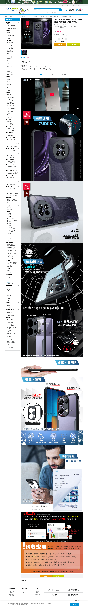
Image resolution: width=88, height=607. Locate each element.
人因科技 (8, 114)
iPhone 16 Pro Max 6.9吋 (11, 170)
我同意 (74, 604)
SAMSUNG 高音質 (10, 105)
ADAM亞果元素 (10, 319)
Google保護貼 (9, 209)
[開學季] (44, 2)
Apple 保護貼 (9, 123)
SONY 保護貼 (9, 266)
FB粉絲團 (80, 5)
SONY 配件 (8, 260)
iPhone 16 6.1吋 (9, 154)
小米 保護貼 (9, 223)
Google (8, 87)
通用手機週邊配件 (10, 315)
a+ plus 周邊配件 (10, 322)
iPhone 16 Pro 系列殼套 (11, 166)
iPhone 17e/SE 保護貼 (11, 151)
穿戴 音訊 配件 (12, 16)
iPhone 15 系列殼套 (10, 177)
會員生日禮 (25, 591)
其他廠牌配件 (23, 16)
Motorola (8, 279)
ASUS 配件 (8, 197)
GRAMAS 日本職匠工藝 (11, 327)
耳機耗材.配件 (9, 117)
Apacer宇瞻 (9, 68)
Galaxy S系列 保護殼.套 (11, 250)
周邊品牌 (8, 317)
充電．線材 (8, 40)
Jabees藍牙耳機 (10, 100)
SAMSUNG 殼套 (10, 256)
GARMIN (8, 79)
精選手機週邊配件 (10, 309)
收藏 (28, 57)
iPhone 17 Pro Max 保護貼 (12, 146)
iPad (38, 12)
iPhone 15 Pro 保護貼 (11, 189)
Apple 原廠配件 (10, 124)
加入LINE (70, 5)
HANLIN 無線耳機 (10, 97)
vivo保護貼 (9, 272)
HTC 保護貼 (9, 214)
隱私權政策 (12, 595)
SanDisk (8, 71)
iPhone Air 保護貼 (10, 135)
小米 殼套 (9, 221)
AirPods (44, 12)
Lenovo (8, 277)
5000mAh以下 (9, 32)
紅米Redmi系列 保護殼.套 (12, 220)
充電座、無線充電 (10, 42)
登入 (70, 9)
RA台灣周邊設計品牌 (11, 342)
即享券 (47, 12)
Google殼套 (9, 207)
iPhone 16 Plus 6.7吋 (10, 159)
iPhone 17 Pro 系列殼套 (11, 139)
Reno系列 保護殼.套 (11, 227)
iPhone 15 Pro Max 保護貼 (12, 195)
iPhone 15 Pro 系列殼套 (11, 188)
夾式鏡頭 (8, 305)
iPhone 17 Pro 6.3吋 (10, 137)
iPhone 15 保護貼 (10, 179)
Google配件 (8, 206)
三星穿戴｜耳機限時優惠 (11, 25)
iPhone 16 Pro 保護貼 (11, 168)
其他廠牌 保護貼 (10, 283)
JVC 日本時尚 (9, 99)
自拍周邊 (8, 302)
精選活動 (8, 22)
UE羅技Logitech (10, 113)
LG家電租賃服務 (52, 12)
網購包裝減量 (37, 594)
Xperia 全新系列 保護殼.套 (12, 262)
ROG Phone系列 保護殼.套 (12, 200)
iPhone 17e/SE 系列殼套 (11, 150)
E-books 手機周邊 (10, 325)
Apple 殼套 (9, 121)
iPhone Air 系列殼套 (10, 134)
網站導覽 (11, 597)
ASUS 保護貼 (9, 203)
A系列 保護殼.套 (10, 231)
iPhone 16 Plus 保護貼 (11, 162)
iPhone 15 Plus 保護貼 (11, 184)
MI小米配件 (8, 216)
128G (8, 63)
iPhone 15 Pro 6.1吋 (10, 186)
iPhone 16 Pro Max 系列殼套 (12, 172)
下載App (7, 5)
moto (8, 292)
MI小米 (8, 290)
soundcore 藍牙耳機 (11, 108)
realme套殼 (9, 238)
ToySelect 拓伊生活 (10, 345)
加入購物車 (60, 44)
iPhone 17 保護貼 (10, 130)
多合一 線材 (9, 50)
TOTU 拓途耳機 (10, 111)
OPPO (8, 82)
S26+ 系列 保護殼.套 (11, 245)
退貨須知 (37, 589)
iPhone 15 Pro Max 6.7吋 (11, 192)
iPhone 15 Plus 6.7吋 (10, 181)
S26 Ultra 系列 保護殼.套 (11, 247)
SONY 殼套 (9, 265)
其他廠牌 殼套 (34, 16)
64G (8, 61)
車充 (8, 53)
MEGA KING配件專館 (11, 333)
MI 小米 (8, 81)
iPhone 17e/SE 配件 (10, 148)
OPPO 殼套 (9, 233)
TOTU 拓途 (9, 344)
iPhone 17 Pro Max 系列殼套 (12, 144)
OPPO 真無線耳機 (10, 103)
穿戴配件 (8, 90)
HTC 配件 (8, 211)
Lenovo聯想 (9, 289)
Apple (8, 78)
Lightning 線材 (9, 47)
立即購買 (74, 44)
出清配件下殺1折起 (10, 23)
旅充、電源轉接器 (10, 44)
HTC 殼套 (9, 213)
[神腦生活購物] (17, 10)
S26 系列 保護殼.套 (10, 244)
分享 (24, 57)
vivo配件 (8, 268)
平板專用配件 (9, 285)
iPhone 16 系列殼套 (10, 155)
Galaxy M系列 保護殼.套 (11, 253)
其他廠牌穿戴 (9, 89)
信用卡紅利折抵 (57, 34)
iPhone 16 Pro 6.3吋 (10, 164)
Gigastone (9, 69)
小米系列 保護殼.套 (10, 218)
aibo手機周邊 (9, 324)
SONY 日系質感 (10, 106)
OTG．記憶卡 (9, 57)
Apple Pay (64, 34)
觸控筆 (8, 300)
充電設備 (8, 54)
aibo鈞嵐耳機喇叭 (10, 96)
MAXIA (8, 338)
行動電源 (8, 30)
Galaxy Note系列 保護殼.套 (12, 255)
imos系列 (9, 330)
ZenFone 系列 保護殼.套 (11, 199)
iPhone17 (34, 12)
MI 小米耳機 (9, 102)
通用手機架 (9, 310)
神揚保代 (14, 5)
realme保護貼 (9, 240)
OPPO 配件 (8, 225)
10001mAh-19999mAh (11, 35)
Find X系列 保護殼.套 (11, 228)
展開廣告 (80, 1)
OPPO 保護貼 (9, 234)
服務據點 (10, 5)
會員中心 (70, 10)
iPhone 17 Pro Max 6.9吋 (11, 143)
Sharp (8, 280)
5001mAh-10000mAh (11, 33)
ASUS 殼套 (9, 202)
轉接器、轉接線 (10, 51)
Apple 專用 (9, 94)
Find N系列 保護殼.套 (11, 230)
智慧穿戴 (8, 76)
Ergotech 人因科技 (10, 85)
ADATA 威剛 (9, 66)
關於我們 (11, 592)
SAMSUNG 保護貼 (10, 258)
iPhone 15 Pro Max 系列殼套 (12, 193)
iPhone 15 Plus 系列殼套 (11, 182)
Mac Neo (40, 12)
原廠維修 (37, 592)
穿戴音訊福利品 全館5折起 (12, 28)
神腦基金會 (12, 591)
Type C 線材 (9, 45)
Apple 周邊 (8, 119)
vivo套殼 (8, 270)
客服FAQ (37, 591)
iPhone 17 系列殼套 (10, 128)
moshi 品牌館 (9, 339)
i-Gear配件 (9, 328)
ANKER (8, 321)
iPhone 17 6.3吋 (9, 126)
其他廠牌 (8, 116)
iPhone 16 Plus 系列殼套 (11, 161)
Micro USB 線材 (10, 48)
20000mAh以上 (10, 37)
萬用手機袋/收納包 (10, 314)
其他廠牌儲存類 (10, 74)
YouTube (75, 5)
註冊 (73, 9)
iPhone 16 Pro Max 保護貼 (12, 173)
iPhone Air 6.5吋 (9, 132)
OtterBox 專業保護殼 (11, 341)
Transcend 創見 (10, 72)
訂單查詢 (24, 592)
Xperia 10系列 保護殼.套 (11, 263)
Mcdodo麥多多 (10, 336)
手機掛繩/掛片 (9, 312)
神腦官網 (11, 589)
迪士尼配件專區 (10, 347)
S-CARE (64, 5)
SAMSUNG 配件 (9, 242)
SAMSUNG (9, 84)
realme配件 (8, 237)
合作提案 (24, 594)
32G (8, 60)
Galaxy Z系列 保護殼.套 (11, 248)
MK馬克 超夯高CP (10, 335)
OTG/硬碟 (9, 58)
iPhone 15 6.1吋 (9, 175)
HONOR (8, 276)
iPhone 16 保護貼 (10, 157)
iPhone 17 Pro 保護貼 (11, 141)
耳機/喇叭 (8, 92)
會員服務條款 (11, 594)
